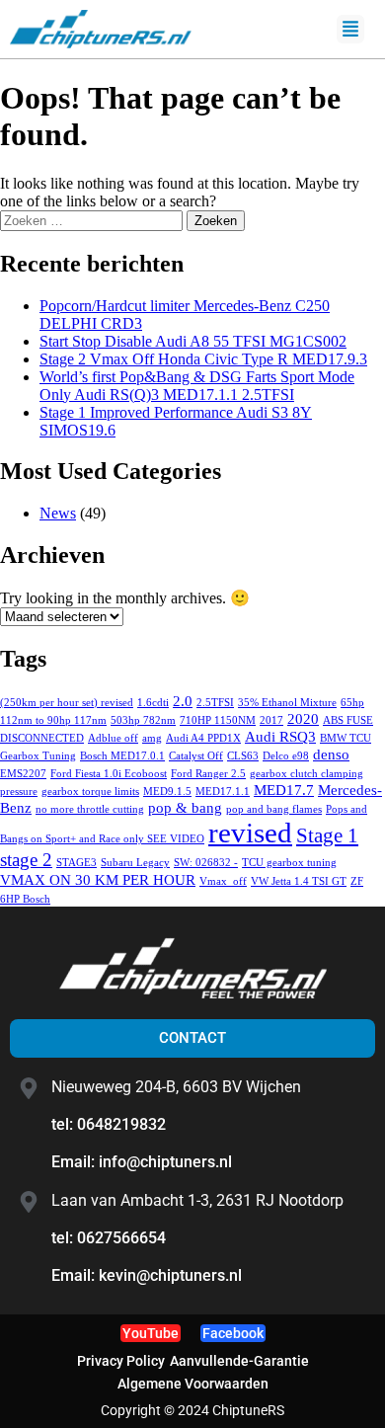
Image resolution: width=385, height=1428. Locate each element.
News (57, 513)
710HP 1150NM (218, 720)
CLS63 (243, 756)
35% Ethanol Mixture (287, 702)
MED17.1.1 (222, 791)
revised (250, 832)
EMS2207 (23, 773)
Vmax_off (223, 881)
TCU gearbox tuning (289, 862)
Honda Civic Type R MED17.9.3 (203, 359)
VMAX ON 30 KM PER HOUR (97, 879)
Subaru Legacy (135, 862)
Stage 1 (327, 835)
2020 (303, 718)
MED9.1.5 (167, 791)
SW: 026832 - (206, 862)
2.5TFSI (215, 702)
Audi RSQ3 (280, 736)
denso (331, 754)
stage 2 (26, 859)
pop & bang (185, 807)
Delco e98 (286, 756)
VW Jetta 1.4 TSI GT (298, 881)
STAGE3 (76, 862)
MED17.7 (284, 789)
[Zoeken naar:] (93, 219)
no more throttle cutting (90, 809)
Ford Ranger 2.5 (208, 773)
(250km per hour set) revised (66, 702)
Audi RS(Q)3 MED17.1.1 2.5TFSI (196, 385)
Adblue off (113, 738)
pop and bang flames (274, 809)
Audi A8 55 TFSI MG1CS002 (192, 341)
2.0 (182, 700)
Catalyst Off (196, 756)
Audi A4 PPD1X (203, 738)
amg (152, 738)
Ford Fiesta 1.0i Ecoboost (108, 773)
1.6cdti (153, 702)
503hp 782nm (143, 720)
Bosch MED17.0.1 (122, 756)
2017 (271, 720)
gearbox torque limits (90, 791)
